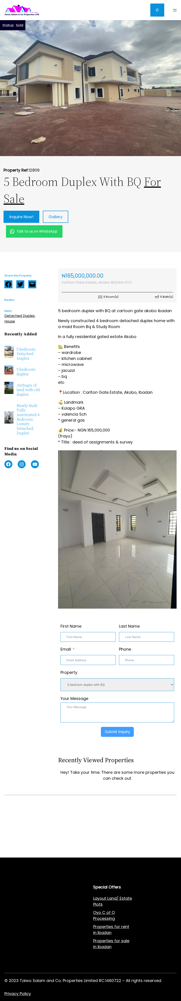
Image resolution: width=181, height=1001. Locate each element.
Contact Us (60, 914)
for (117, 941)
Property (68, 672)
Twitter (20, 284)
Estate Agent (26, 898)
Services (57, 898)
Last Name (129, 626)
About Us (58, 906)
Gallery (55, 217)
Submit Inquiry (117, 732)
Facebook (8, 284)
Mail (32, 284)
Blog (53, 923)
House (9, 321)
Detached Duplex (19, 315)
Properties (103, 941)
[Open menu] (174, 10)
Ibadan (104, 946)
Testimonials (61, 939)
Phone (125, 649)
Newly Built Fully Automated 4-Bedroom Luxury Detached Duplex (29, 419)
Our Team (58, 931)
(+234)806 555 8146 (37, 850)
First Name (70, 626)
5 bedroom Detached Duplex (26, 354)
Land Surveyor (18, 920)
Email (65, 649)
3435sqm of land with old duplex (28, 390)
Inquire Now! (21, 217)
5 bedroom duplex (26, 371)
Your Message (74, 698)
